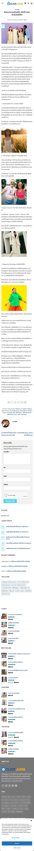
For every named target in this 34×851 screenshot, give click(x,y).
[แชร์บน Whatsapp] (8, 402)
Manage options (16, 837)
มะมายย (3, 566)
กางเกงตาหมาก (14, 800)
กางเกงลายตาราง (15, 803)
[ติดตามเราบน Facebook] (3, 785)
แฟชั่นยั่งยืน (24, 414)
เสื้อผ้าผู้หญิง (19, 412)
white (23, 797)
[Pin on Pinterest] (21, 402)
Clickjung (29, 409)
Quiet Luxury (5, 411)
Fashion (17, 9)
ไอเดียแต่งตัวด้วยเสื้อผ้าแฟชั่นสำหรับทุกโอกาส (18, 538)
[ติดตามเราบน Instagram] (6, 785)
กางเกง (28, 797)
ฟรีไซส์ (3, 809)
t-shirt (18, 797)
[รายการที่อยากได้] (25, 3)
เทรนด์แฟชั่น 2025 (10, 412)
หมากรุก (21, 809)
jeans (9, 797)
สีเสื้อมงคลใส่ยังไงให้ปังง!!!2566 (20, 561)
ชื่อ (5, 468)
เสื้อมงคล (12, 591)
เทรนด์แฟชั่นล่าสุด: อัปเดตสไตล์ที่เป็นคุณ (25, 434)
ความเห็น (6, 452)
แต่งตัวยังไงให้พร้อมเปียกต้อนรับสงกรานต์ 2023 (9, 434)
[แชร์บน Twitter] (15, 402)
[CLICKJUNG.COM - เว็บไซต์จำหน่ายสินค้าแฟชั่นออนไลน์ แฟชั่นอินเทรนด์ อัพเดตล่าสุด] (15, 3)
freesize (4, 797)
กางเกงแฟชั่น (5, 806)
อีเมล (5, 476)
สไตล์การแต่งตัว (21, 585)
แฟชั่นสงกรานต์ (6, 594)
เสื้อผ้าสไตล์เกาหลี (27, 412)
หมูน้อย (26, 809)
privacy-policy (17, 848)
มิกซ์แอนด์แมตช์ (23, 411)
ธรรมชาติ (20, 806)
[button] (31, 821)
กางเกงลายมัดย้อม (25, 803)
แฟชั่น (18, 414)
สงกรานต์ (13, 585)
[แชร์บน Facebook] (12, 402)
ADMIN (25, 20)
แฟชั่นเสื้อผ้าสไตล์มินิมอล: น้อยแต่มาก (17, 526)
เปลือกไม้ (4, 812)
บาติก (26, 806)
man (14, 797)
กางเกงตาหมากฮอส (24, 800)
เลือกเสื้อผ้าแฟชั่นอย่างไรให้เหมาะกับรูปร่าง (18, 543)
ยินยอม (17, 843)
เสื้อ (9, 812)
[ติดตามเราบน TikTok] (9, 785)
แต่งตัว (15, 414)
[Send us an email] (12, 785)
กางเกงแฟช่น (13, 806)
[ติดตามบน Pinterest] (16, 785)
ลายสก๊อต (14, 809)
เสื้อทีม (13, 812)
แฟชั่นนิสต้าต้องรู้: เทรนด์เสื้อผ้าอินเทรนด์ (18, 548)
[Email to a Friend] (18, 402)
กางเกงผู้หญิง (5, 803)
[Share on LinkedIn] (25, 402)
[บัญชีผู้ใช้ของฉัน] (28, 3)
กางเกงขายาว (5, 800)
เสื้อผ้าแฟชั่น (10, 414)
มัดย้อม (8, 809)
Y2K (10, 411)
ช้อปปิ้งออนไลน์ (15, 411)
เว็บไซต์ (6, 485)
